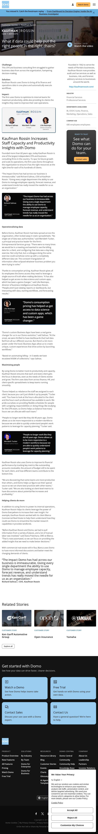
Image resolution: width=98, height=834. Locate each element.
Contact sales (81, 159)
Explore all (8, 646)
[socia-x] (42, 814)
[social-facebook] (36, 814)
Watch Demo (83, 4)
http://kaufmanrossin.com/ (81, 86)
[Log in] (72, 4)
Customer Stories (10, 25)
